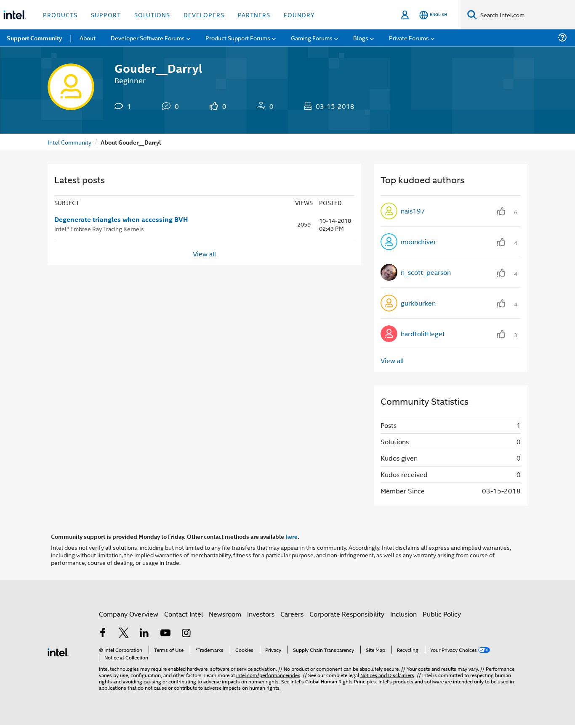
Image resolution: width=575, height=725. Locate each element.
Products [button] (60, 14)
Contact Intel (183, 614)
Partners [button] (254, 14)
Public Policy (442, 614)
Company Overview (128, 614)
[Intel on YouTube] (165, 633)
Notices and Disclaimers (387, 675)
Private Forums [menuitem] (409, 37)
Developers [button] (204, 14)
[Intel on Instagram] (186, 633)
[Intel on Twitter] (124, 633)
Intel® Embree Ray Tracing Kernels (99, 228)
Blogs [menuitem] (360, 37)
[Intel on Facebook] (103, 633)
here (291, 536)
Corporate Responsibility (346, 614)
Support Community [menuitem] (34, 37)
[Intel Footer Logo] (58, 651)
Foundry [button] (299, 14)
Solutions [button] (152, 14)
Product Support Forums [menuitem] (237, 37)
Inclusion (403, 614)
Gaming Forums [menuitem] (312, 37)
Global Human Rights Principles (340, 681)
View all (204, 253)
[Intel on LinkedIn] (144, 633)
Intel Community (69, 141)
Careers (291, 614)
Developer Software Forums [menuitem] (148, 37)
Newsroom (225, 614)
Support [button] (106, 14)
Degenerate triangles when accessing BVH (121, 219)
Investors (260, 614)
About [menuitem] (88, 37)
